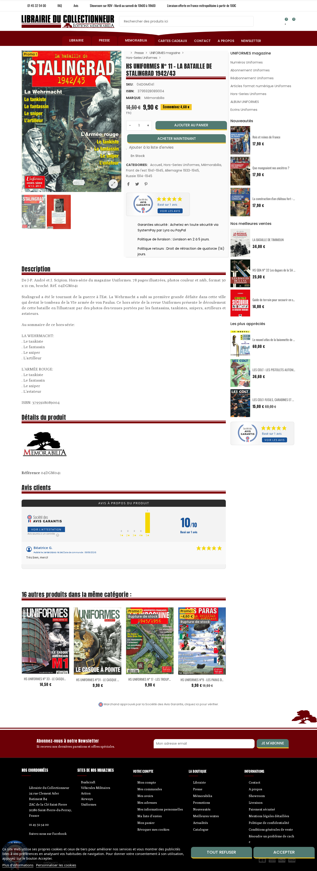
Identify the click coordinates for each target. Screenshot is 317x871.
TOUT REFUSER (221, 852)
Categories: (137, 165)
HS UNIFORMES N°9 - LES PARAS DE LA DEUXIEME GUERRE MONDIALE (222, 679)
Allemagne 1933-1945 (182, 170)
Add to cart (36, 671)
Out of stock (140, 671)
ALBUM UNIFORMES (244, 101)
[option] (71, 121)
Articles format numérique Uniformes (260, 86)
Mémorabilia (154, 98)
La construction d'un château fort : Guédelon (278, 198)
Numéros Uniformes (246, 62)
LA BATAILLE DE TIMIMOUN (268, 239)
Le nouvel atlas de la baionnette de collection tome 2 (283, 339)
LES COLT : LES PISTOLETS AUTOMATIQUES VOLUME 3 (284, 369)
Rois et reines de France (266, 136)
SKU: (129, 84)
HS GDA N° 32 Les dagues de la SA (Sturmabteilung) (283, 270)
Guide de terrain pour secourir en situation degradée (283, 299)
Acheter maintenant (176, 138)
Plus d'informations (17, 865)
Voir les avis (170, 211)
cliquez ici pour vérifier (201, 704)
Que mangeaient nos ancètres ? (270, 167)
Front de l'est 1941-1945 (144, 170)
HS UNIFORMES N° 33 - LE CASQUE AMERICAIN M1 (53, 678)
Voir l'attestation (46, 529)
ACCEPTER (284, 852)
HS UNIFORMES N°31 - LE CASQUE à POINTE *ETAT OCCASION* (113, 679)
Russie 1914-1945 (139, 176)
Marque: (133, 98)
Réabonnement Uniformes (252, 78)
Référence (31, 472)
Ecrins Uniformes (243, 109)
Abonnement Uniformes (250, 70)
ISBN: (130, 91)
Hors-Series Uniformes (182, 165)
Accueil (156, 165)
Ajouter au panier (191, 125)
